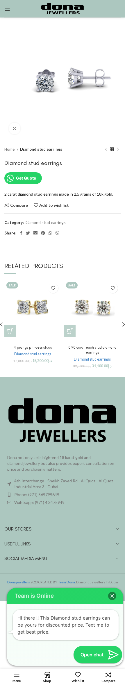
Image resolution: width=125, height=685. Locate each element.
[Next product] (118, 149)
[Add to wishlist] (53, 288)
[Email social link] (35, 233)
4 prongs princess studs (33, 347)
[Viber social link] (57, 233)
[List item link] (62, 495)
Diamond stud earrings (41, 149)
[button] (10, 331)
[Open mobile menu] (7, 9)
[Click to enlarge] (14, 128)
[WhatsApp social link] (50, 233)
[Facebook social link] (21, 233)
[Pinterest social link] (43, 233)
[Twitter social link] (28, 233)
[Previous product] (106, 149)
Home (9, 149)
